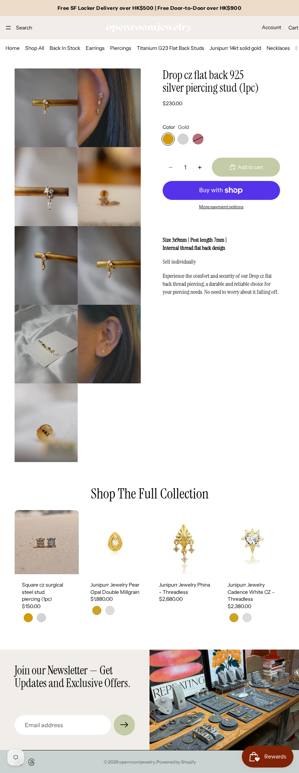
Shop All (34, 48)
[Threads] (31, 762)
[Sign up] (124, 724)
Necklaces (278, 48)
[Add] (204, 562)
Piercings (120, 48)
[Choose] (67, 562)
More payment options (221, 206)
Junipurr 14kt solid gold (235, 48)
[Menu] (8, 27)
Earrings (95, 48)
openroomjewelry (137, 762)
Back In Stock (65, 48)
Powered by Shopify (176, 762)
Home (12, 48)
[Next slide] (71, 542)
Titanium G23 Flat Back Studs (170, 48)
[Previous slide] (23, 542)
